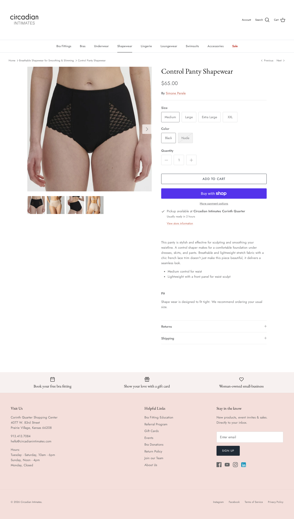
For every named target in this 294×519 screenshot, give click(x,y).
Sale (235, 46)
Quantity (167, 151)
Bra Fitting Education (158, 417)
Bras (82, 46)
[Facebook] (219, 464)
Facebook (234, 502)
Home (12, 60)
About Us (150, 465)
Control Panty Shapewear (92, 60)
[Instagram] (235, 464)
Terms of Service (254, 502)
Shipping (167, 338)
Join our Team (153, 458)
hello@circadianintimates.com (31, 441)
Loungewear (169, 46)
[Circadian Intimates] (24, 20)
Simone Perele (176, 93)
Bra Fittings (63, 46)
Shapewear (124, 46)
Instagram (218, 502)
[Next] (147, 129)
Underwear (101, 46)
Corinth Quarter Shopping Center (34, 417)
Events (148, 437)
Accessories (215, 46)
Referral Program (155, 424)
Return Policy (153, 451)
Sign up (228, 451)
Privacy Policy (275, 502)
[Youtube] (227, 464)
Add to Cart (214, 179)
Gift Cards (151, 431)
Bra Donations (153, 444)
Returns (166, 326)
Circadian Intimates (31, 502)
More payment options (214, 203)
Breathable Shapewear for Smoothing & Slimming (46, 60)
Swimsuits (192, 46)
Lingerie (146, 46)
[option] (89, 129)
